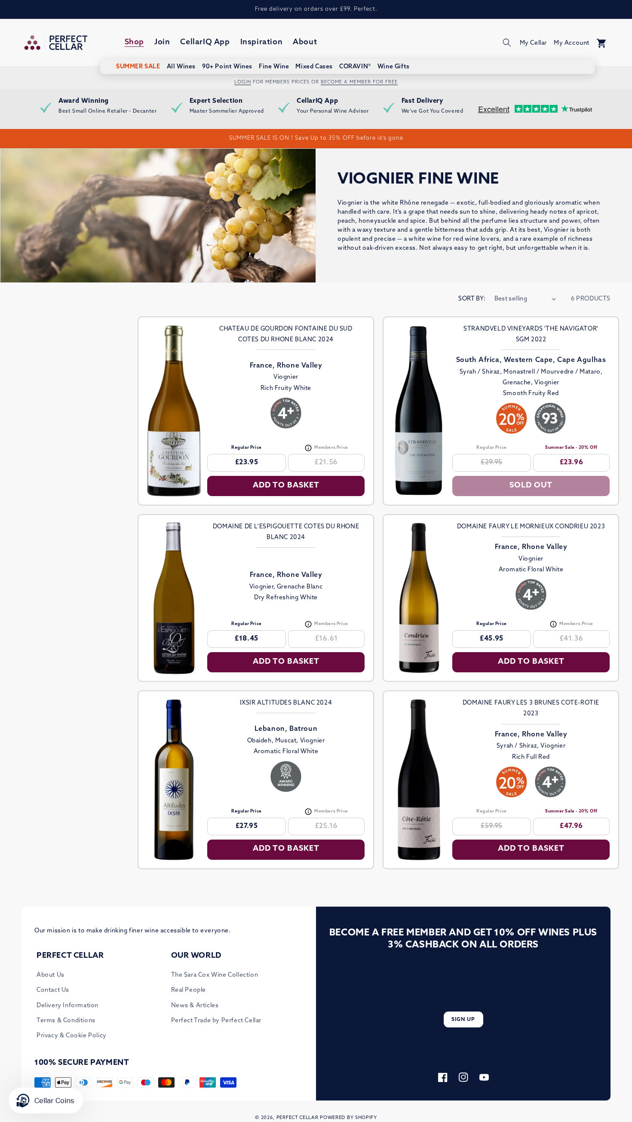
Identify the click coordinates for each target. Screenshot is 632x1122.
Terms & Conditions (66, 1021)
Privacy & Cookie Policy (72, 1036)
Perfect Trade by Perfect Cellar (216, 1021)
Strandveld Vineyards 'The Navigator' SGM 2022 (530, 334)
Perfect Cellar (297, 1118)
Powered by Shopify (348, 1118)
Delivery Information (67, 1005)
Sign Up (463, 1019)
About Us (50, 975)
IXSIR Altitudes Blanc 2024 (286, 703)
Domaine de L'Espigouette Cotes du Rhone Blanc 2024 (286, 532)
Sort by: (471, 299)
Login (242, 82)
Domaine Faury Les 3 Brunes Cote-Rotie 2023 (531, 708)
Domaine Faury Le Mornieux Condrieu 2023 (531, 527)
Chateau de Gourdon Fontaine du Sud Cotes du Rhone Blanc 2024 (285, 334)
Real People (188, 990)
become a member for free (359, 82)
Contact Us (53, 990)
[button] (506, 42)
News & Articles (195, 1005)
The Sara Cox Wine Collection (214, 975)
